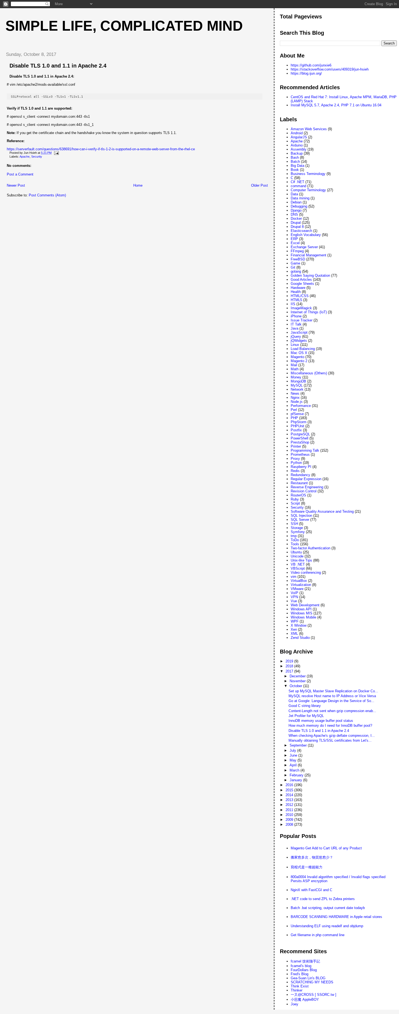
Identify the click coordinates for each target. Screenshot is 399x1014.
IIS (293, 304)
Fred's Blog (299, 974)
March (295, 770)
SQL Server (300, 520)
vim (293, 577)
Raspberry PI (301, 467)
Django (296, 210)
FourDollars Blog (304, 970)
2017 (290, 671)
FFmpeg (297, 251)
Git (293, 267)
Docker (296, 218)
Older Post (259, 185)
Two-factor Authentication (310, 548)
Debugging (299, 206)
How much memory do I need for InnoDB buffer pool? (330, 725)
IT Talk (296, 324)
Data (294, 194)
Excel (295, 243)
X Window (298, 625)
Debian (296, 202)
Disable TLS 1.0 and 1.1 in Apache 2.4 (58, 66)
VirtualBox (299, 581)
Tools (295, 544)
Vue (294, 601)
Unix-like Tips (301, 560)
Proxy (295, 459)
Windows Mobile (303, 617)
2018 (290, 666)
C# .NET (297, 182)
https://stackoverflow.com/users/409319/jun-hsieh (330, 69)
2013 (290, 800)
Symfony (298, 532)
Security (36, 156)
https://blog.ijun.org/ (306, 73)
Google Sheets (302, 284)
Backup (297, 153)
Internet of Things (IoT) (309, 312)
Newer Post (16, 185)
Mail (294, 365)
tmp (294, 536)
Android (297, 133)
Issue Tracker (301, 320)
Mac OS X (299, 353)
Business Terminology (308, 174)
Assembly (298, 149)
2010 (290, 815)
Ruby (295, 499)
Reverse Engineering (307, 487)
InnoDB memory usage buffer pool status (321, 721)
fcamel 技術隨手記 (305, 961)
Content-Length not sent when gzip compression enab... (332, 711)
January (296, 780)
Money (296, 377)
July (293, 750)
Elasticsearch (301, 231)
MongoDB (298, 381)
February (297, 775)
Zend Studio (300, 638)
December (298, 676)
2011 (290, 810)
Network (297, 389)
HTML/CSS (300, 296)
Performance (301, 406)
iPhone (296, 316)
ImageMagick (301, 308)
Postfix (296, 430)
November (298, 681)
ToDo (295, 540)
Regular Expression (306, 479)
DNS (294, 214)
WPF (295, 621)
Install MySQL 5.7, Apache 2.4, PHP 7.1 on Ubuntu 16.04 (336, 105)
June (294, 755)
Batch (295, 162)
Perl (294, 410)
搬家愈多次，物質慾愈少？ (312, 857)
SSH (294, 524)
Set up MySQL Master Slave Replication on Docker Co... (333, 691)
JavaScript (299, 332)
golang (296, 271)
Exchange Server (304, 247)
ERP (294, 239)
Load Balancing (303, 349)
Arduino (297, 145)
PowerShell (299, 438)
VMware (297, 589)
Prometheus (300, 454)
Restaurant (299, 483)
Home (137, 185)
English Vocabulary (306, 235)
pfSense (297, 414)
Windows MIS (301, 613)
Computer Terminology (308, 190)
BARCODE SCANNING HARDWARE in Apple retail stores (336, 917)
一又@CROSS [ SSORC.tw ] (313, 995)
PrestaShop (300, 442)
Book (295, 170)
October (296, 686)
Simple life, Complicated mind (124, 26)
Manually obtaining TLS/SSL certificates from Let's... (330, 740)
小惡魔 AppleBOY (305, 999)
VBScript (298, 568)
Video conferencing (306, 572)
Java (294, 328)
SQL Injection (301, 516)
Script (295, 503)
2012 (290, 805)
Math (295, 369)
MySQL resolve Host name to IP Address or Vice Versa (332, 696)
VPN (294, 597)
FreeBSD (298, 259)
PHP (294, 418)
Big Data (297, 166)
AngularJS (299, 137)
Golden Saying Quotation (310, 275)
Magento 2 (299, 361)
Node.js (297, 402)
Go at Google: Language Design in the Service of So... (331, 701)
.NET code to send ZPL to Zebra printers (323, 899)
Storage (297, 528)
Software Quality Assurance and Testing (322, 511)
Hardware (298, 288)
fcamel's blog (301, 966)
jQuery (296, 336)
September (299, 745)
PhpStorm (298, 422)
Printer (296, 446)
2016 (290, 785)
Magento (297, 357)
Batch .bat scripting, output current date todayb (328, 908)
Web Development (305, 605)
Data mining (300, 198)
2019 (290, 661)
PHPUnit (297, 426)
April (294, 765)
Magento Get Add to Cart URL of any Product (326, 848)
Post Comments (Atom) (47, 195)
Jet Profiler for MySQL (306, 716)
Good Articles (301, 280)
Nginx (295, 398)
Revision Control (303, 491)
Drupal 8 (297, 227)
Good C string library (305, 706)
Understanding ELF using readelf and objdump (327, 926)
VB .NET (298, 564)
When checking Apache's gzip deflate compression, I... (332, 736)
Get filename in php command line (317, 935)
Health (296, 292)
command (298, 186)
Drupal (296, 223)
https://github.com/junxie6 (311, 65)
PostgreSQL (300, 434)
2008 (290, 824)
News (295, 393)
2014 (290, 795)
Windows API (301, 609)
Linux (295, 345)
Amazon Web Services (309, 129)
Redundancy (300, 475)
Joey (294, 1004)
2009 (290, 820)
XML (294, 634)
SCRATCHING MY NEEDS (312, 982)
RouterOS (298, 495)
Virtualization (301, 585)
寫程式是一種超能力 (306, 867)
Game (295, 263)
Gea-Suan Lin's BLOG (308, 978)
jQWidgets (299, 341)
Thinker (296, 990)
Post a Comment (20, 174)
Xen (294, 629)
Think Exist (300, 986)
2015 (290, 790)
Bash (295, 157)
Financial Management (308, 255)
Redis (295, 471)
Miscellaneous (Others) (309, 373)
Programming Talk (305, 450)
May (293, 760)
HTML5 (296, 300)
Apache (25, 156)
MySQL (297, 385)
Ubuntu (296, 552)
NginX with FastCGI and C (311, 890)
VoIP (294, 593)
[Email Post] (55, 152)
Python (296, 463)
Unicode (297, 556)
